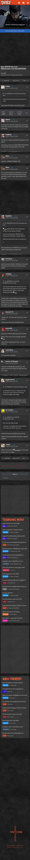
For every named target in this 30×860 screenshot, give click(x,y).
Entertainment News (13, 545)
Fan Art (13, 570)
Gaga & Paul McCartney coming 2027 (13, 536)
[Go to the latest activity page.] (19, 2)
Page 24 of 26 (16, 80)
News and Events (17, 75)
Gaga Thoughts (14, 532)
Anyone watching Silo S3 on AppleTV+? (14, 580)
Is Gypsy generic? (7, 593)
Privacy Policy (11, 845)
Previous (6, 80)
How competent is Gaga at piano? (12, 529)
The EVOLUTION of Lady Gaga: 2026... (14, 567)
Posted (11, 88)
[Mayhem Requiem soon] (15, 17)
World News (13, 614)
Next (24, 80)
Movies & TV (12, 583)
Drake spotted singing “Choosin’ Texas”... (14, 605)
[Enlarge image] (5, 229)
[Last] (28, 80)
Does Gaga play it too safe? (10, 574)
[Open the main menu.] (28, 2)
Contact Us (19, 845)
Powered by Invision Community (15, 847)
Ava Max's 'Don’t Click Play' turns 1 (12, 561)
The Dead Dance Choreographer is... (13, 555)
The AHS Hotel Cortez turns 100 (12, 599)
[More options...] (27, 87)
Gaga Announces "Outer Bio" (11, 523)
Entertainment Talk (15, 551)
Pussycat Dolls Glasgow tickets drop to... (14, 586)
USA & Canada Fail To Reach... (11, 612)
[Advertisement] (15, 48)
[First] (2, 80)
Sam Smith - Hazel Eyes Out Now (12, 618)
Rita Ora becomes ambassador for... (13, 733)
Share (15, 474)
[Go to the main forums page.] (23, 2)
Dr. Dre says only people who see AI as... (14, 542)
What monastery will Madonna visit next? (14, 548)
